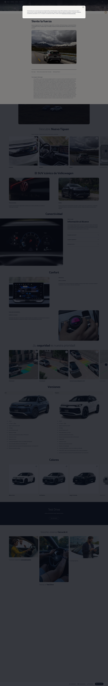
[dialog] (54, 343)
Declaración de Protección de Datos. (69, 13)
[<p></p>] (83, 7)
